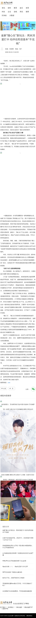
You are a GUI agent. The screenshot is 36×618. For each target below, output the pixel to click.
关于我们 (3, 607)
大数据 (11, 15)
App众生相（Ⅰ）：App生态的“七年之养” (15, 566)
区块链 (4, 15)
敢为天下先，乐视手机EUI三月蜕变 (13, 578)
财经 (9, 8)
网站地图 (27, 607)
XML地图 (19, 607)
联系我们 (11, 607)
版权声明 (5, 609)
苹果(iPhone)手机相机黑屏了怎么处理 (14, 561)
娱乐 (21, 8)
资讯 (3, 8)
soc (9, 382)
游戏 (15, 11)
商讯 (21, 11)
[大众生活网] (6, 3)
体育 (27, 8)
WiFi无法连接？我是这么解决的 (12, 572)
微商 (27, 11)
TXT (31, 607)
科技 (3, 11)
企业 (9, 11)
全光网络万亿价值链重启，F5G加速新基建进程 (17, 591)
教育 (15, 8)
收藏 (4, 388)
